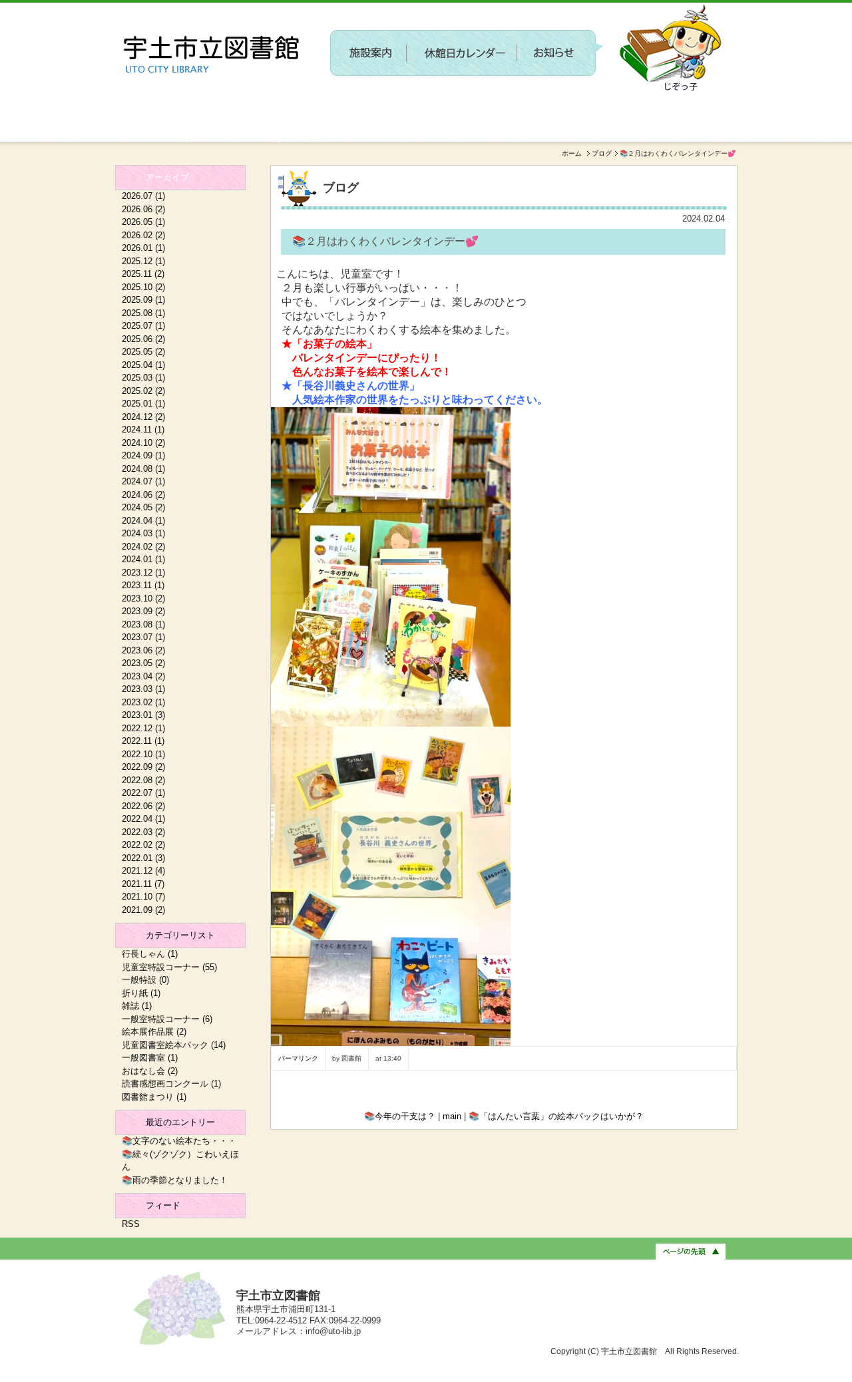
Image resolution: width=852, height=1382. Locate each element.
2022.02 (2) (143, 845)
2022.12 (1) (143, 728)
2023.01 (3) (143, 715)
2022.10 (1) (143, 754)
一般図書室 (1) (150, 1058)
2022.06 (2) (143, 806)
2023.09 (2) (143, 611)
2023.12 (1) (143, 573)
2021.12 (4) (143, 871)
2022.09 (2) (143, 767)
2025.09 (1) (143, 300)
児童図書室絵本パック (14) (174, 1045)
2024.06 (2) (143, 495)
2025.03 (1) (143, 378)
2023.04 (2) (143, 676)
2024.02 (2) (143, 547)
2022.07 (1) (143, 793)
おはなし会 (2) (150, 1071)
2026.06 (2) (143, 209)
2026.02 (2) (143, 235)
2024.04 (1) (143, 521)
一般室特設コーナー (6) (167, 1019)
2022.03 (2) (143, 832)
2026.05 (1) (143, 222)
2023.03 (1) (143, 689)
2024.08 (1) (143, 469)
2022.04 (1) (143, 819)
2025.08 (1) (143, 313)
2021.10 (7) (143, 897)
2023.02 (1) (143, 702)
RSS (131, 1224)
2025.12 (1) (143, 261)
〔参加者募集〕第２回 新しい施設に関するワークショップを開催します (491, 103)
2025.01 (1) (143, 404)
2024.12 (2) (143, 417)
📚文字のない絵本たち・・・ (179, 1141)
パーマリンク (298, 1058)
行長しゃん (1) (150, 954)
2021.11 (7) (143, 884)
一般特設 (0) (145, 980)
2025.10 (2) (143, 287)
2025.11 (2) (143, 274)
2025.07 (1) (143, 326)
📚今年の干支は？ (399, 1116)
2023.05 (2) (143, 663)
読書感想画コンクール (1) (171, 1084)
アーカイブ (167, 177)
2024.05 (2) (143, 507)
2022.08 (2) (143, 780)
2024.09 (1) (143, 455)
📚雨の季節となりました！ (175, 1180)
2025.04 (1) (143, 365)
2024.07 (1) (143, 481)
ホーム (572, 153)
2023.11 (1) (143, 585)
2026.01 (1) (143, 248)
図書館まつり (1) (154, 1097)
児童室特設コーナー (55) (169, 967)
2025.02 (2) (143, 391)
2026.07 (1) (143, 196)
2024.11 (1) (143, 429)
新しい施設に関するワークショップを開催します (223, 137)
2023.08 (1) (143, 624)
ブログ (602, 153)
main (452, 1116)
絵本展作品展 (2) (154, 1032)
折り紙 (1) (141, 993)
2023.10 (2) (143, 599)
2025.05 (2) (143, 352)
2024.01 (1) (143, 559)
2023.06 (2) (143, 650)
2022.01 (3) (143, 858)
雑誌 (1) (137, 1006)
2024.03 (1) (143, 533)
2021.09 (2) (143, 910)
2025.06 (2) (143, 339)
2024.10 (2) (143, 443)
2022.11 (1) (143, 741)
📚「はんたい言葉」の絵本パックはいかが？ (556, 1116)
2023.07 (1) (143, 637)
